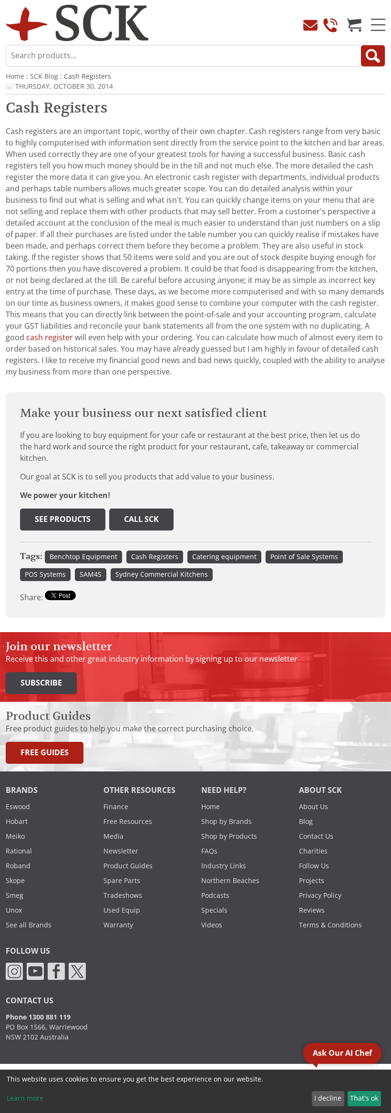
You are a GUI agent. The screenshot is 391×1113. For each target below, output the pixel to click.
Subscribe (41, 683)
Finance (115, 807)
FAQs (209, 851)
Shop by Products (229, 836)
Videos (211, 925)
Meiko (15, 836)
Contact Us (316, 836)
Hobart (17, 821)
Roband (18, 866)
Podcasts (215, 895)
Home (15, 76)
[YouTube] (35, 971)
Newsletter (120, 851)
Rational (19, 851)
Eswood (18, 807)
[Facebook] (56, 971)
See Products (63, 519)
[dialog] (195, 1091)
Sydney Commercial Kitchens (161, 574)
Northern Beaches (230, 880)
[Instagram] (14, 971)
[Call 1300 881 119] (330, 25)
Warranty (118, 925)
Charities (313, 851)
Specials (214, 910)
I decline (327, 1098)
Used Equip (121, 910)
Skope (15, 880)
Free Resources (127, 821)
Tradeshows (122, 895)
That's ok (364, 1098)
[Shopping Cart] (354, 25)
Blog (306, 821)
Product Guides (128, 866)
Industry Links (223, 866)
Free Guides (45, 753)
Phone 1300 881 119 (38, 1017)
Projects (311, 880)
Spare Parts (121, 880)
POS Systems (45, 574)
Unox (14, 910)
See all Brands (28, 925)
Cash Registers (154, 557)
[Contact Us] (310, 25)
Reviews (312, 910)
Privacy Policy (320, 895)
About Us (313, 807)
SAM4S (91, 574)
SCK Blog (44, 76)
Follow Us (314, 866)
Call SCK (141, 519)
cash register (49, 337)
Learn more (25, 1098)
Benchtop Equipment (83, 557)
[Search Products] (373, 55)
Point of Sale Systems (304, 557)
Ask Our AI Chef (342, 1053)
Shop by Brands (226, 821)
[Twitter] (77, 971)
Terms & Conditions (330, 925)
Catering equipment (224, 557)
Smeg (14, 895)
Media (113, 836)
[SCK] (77, 22)
